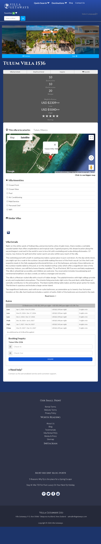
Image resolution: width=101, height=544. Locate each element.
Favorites (9, 13)
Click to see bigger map (85, 175)
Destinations (58, 3)
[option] (50, 40)
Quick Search (40, 3)
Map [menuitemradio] (12, 137)
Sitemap (50, 439)
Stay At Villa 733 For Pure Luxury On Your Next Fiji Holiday (50, 485)
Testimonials (50, 430)
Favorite (87, 72)
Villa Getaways (57, 523)
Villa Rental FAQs (50, 433)
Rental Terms (50, 406)
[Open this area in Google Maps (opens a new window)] (10, 171)
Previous (27, 56)
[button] (50, 157)
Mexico (44, 130)
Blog (71, 3)
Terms (92, 172)
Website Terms (50, 410)
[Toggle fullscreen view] (91, 137)
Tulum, (36, 130)
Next (74, 56)
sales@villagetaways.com (77, 516)
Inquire (62, 72)
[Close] (55, 145)
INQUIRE (50, 359)
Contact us (13, 373)
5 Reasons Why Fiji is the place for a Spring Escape (50, 479)
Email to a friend (38, 72)
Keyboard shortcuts (61, 172)
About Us (50, 423)
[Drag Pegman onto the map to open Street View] (91, 167)
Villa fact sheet (15, 72)
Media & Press (50, 436)
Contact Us (80, 3)
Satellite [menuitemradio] (25, 137)
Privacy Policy (50, 413)
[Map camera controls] (91, 157)
